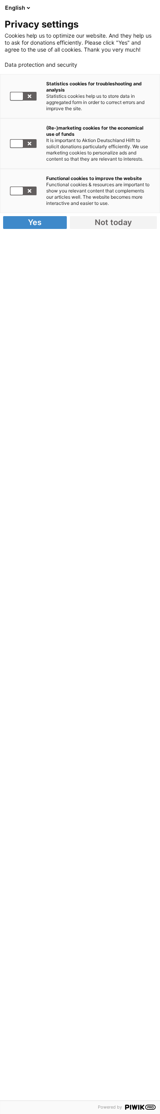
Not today (113, 222)
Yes (35, 222)
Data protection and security (41, 65)
